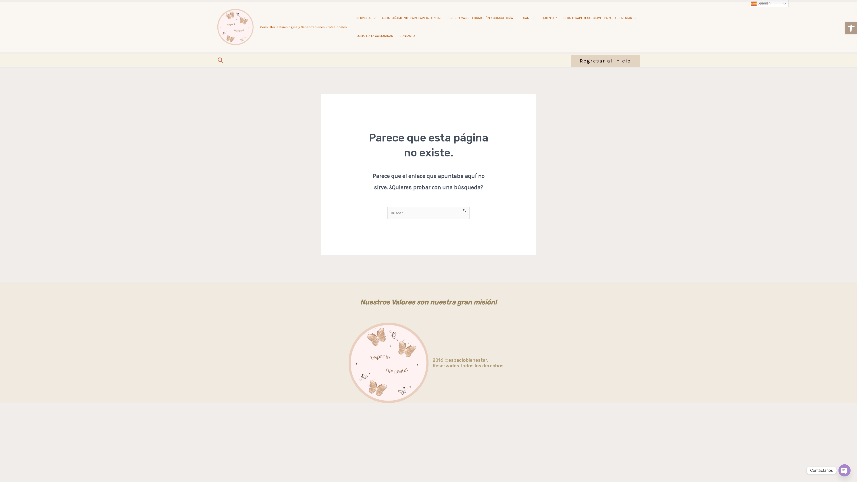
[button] (374, 18)
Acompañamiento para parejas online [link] (412, 18)
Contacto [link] (407, 36)
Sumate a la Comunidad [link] (374, 36)
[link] (851, 28)
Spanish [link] (764, 3)
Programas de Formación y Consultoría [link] (480, 18)
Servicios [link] (364, 18)
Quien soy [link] (549, 18)
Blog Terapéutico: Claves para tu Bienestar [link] (597, 18)
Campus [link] (529, 18)
